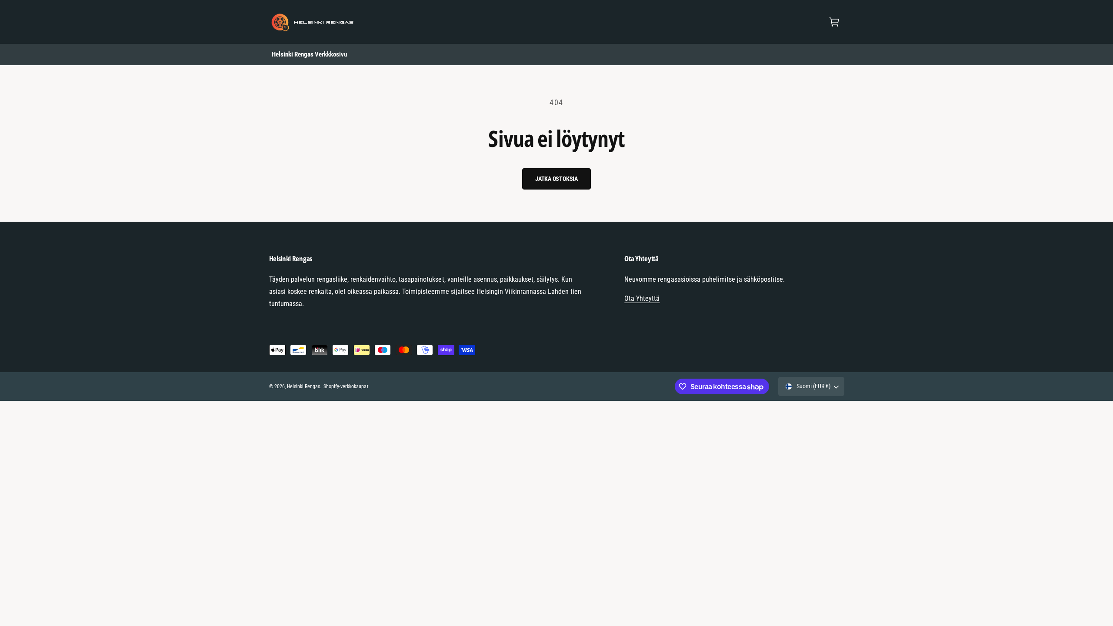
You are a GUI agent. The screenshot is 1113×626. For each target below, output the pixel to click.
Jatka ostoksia (556, 178)
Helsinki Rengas (303, 386)
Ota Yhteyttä (642, 298)
